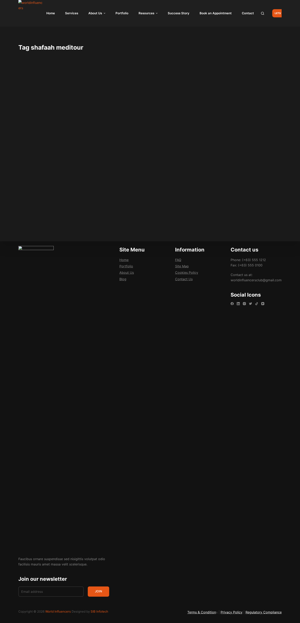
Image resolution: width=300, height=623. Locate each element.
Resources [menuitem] (146, 13)
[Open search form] (262, 13)
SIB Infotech (99, 611)
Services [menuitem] (71, 13)
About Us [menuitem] (95, 13)
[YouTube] (262, 303)
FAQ (178, 260)
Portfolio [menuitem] (122, 13)
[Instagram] (244, 303)
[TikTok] (256, 303)
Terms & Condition (201, 612)
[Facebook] (232, 303)
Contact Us (184, 279)
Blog (27, 88)
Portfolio (126, 266)
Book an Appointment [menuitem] (216, 13)
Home (124, 260)
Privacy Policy (231, 612)
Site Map (182, 266)
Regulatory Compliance (264, 612)
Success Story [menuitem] (178, 13)
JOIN (98, 591)
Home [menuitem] (50, 13)
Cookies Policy (186, 272)
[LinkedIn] (238, 303)
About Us (126, 272)
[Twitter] (250, 303)
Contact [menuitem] (248, 13)
